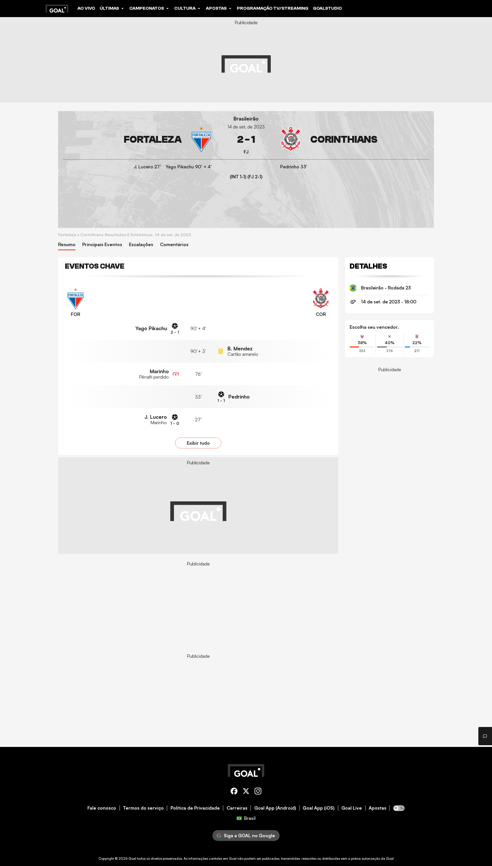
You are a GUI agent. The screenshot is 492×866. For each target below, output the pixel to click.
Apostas (377, 808)
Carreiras (237, 808)
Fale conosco (101, 808)
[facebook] (234, 792)
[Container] (138, 139)
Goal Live (351, 808)
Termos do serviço (143, 808)
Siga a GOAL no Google (249, 835)
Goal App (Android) (275, 808)
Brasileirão (246, 119)
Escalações (141, 244)
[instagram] (258, 792)
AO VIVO (86, 8)
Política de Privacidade (195, 808)
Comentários (174, 244)
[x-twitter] (246, 792)
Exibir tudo (198, 443)
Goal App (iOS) (319, 808)
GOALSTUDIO (327, 8)
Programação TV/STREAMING (272, 8)
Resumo (66, 244)
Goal (132, 858)
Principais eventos (102, 244)
